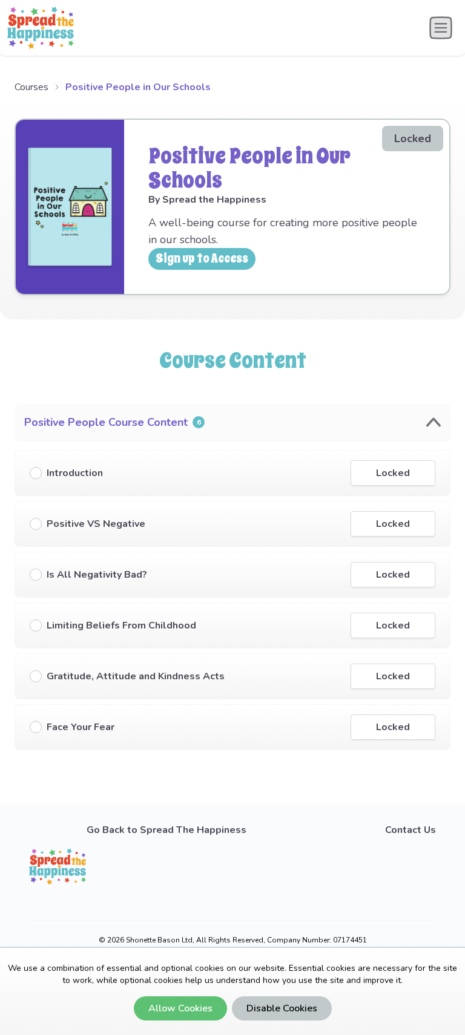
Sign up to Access (202, 258)
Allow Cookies (180, 1008)
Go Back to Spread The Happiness (166, 830)
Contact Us (410, 830)
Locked (393, 473)
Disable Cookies (281, 1008)
